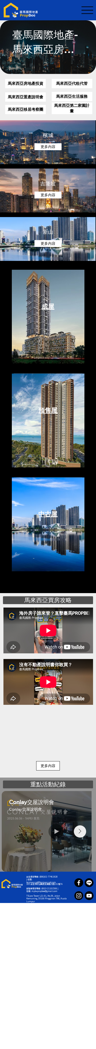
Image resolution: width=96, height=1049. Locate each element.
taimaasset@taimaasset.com (41, 882)
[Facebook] (78, 882)
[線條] (89, 882)
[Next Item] (80, 831)
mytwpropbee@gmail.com (44, 891)
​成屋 (48, 306)
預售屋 (48, 410)
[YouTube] (89, 895)
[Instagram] (78, 895)
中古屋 (48, 514)
